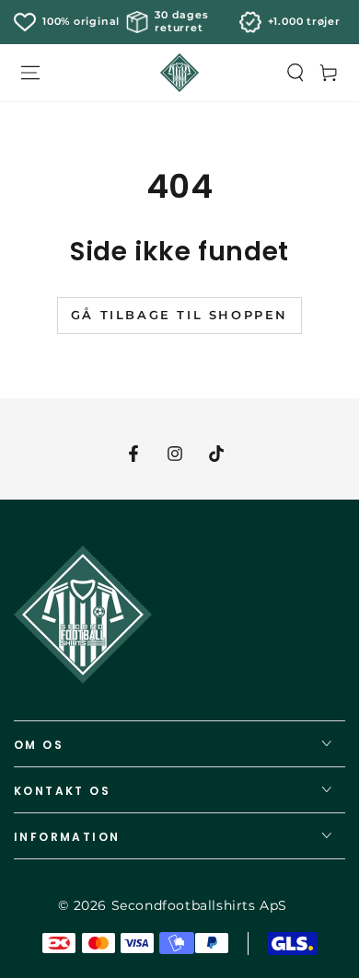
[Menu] (30, 72)
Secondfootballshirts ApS (199, 905)
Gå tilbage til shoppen (179, 314)
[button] (295, 72)
